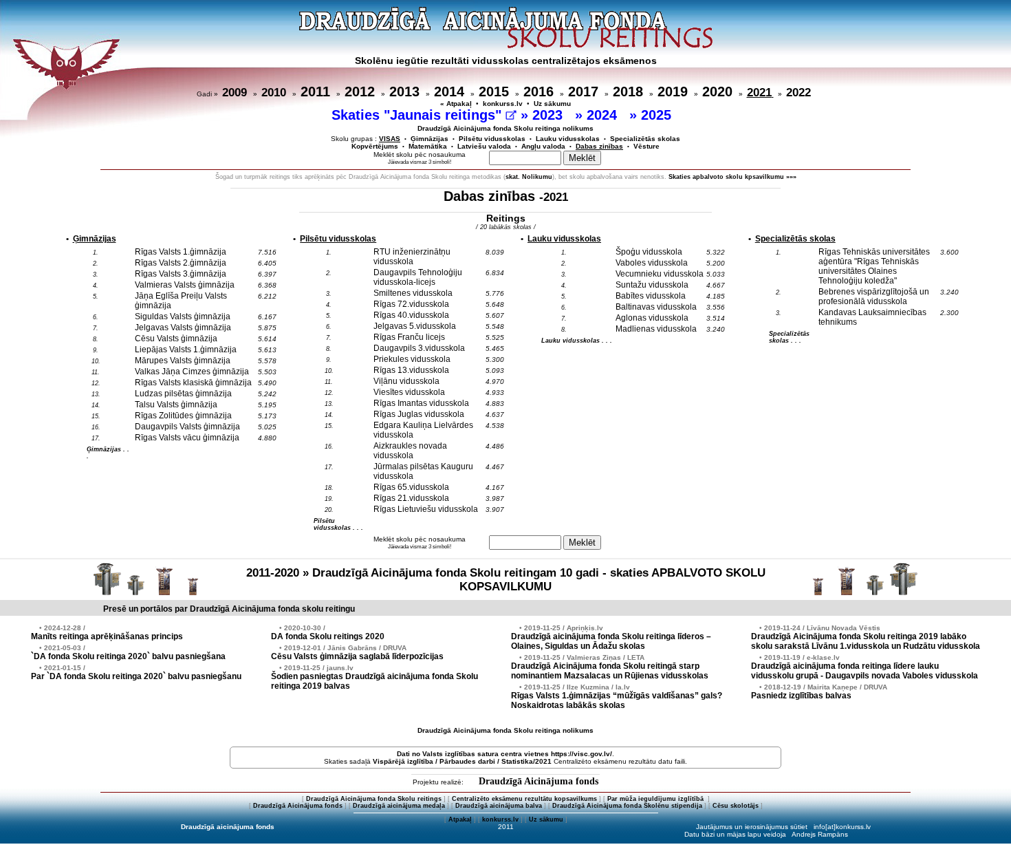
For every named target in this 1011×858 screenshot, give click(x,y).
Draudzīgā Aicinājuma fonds (538, 781)
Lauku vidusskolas (568, 138)
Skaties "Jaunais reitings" (418, 114)
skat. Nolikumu (529, 176)
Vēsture (646, 146)
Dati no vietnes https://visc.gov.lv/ (504, 754)
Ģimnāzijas (429, 138)
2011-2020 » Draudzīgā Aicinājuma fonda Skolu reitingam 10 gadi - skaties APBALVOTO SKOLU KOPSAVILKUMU (505, 579)
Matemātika (428, 146)
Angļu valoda (543, 146)
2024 (604, 114)
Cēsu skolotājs (736, 805)
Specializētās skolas (645, 138)
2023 (549, 114)
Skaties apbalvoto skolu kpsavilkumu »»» (732, 176)
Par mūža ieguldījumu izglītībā (656, 798)
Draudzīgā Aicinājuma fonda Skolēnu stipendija (627, 805)
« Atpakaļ (456, 103)
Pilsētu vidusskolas (492, 138)
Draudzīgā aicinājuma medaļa (399, 805)
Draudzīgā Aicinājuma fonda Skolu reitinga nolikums (505, 128)
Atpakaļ (460, 819)
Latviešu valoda (484, 146)
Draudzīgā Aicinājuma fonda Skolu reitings (374, 798)
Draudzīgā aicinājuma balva (498, 805)
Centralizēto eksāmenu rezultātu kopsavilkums (524, 798)
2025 (658, 114)
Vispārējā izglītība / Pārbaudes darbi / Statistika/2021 (462, 761)
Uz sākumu (552, 103)
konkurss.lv (503, 103)
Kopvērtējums (374, 146)
